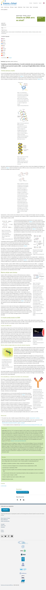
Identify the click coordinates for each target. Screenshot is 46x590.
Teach (24, 7)
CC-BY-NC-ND (3, 486)
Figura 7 (22, 300)
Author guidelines (4, 9)
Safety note (3, 525)
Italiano (3, 45)
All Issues (12, 7)
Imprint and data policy (5, 521)
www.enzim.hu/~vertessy (34, 418)
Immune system (35, 31)
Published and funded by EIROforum (7, 585)
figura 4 (30, 221)
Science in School (19, 15)
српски (3, 52)
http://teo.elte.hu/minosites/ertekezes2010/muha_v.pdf (31, 424)
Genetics (30, 31)
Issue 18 (28, 15)
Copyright (3, 524)
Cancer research (12, 31)
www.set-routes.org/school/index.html (18, 440)
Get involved (35, 7)
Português (4, 48)
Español (3, 53)
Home (2, 7)
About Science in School (5, 518)
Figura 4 (7, 167)
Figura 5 (34, 229)
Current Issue (6, 7)
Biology (5, 30)
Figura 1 (21, 76)
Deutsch (3, 42)
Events (27, 7)
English (3, 38)
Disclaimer (3, 527)
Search (40, 3)
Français (3, 40)
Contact (30, 3)
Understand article (40, 18)
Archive (2, 530)
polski (3, 47)
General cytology (25, 31)
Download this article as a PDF (22, 492)
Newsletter (35, 3)
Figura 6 (25, 246)
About (31, 7)
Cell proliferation (18, 31)
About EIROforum (4, 519)
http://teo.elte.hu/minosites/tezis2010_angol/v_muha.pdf (13, 423)
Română (3, 50)
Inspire (15, 7)
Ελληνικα (4, 43)
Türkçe (3, 55)
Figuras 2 (39, 79)
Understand (20, 7)
